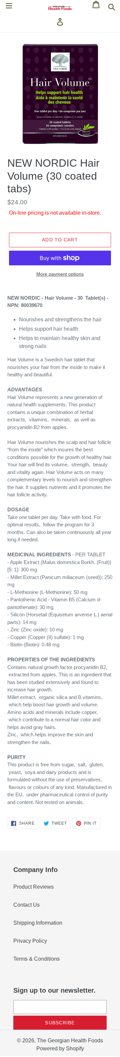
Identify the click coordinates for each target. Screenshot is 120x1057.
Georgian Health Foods (75, 1040)
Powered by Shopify (60, 1048)
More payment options (60, 274)
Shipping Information (37, 923)
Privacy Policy (30, 941)
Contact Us (26, 905)
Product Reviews (33, 887)
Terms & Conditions (36, 959)
